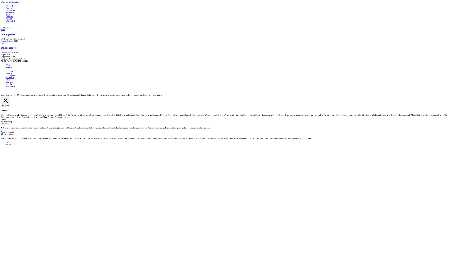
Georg (3, 41)
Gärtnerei (9, 6)
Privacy (8, 65)
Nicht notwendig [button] (7, 132)
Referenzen (10, 12)
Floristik (9, 8)
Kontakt (9, 19)
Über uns (9, 17)
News (8, 15)
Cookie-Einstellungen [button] (142, 95)
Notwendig (8, 122)
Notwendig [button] (5, 119)
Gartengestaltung (12, 10)
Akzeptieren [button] (157, 95)
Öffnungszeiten (8, 34)
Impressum (10, 67)
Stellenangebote (8, 48)
